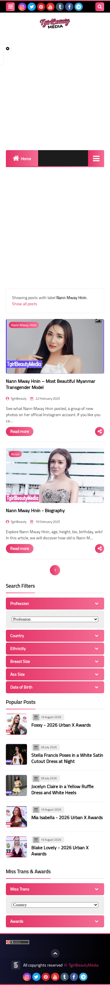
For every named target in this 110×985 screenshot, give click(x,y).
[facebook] (69, 7)
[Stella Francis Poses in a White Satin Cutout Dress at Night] (16, 754)
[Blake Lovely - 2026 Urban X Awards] (16, 846)
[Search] (99, 6)
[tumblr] (60, 7)
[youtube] (50, 7)
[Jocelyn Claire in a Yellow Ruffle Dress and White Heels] (16, 785)
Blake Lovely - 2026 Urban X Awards (60, 850)
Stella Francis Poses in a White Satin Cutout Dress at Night (67, 758)
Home (26, 158)
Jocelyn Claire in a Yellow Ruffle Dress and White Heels (62, 789)
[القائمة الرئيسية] (96, 158)
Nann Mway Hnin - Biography (35, 510)
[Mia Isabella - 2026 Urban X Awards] (16, 816)
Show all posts (24, 304)
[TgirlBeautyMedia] (55, 23)
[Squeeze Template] (15, 965)
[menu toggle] (10, 6)
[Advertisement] (55, 89)
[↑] (55, 953)
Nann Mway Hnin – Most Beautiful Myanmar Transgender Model (50, 384)
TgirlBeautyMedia (84, 965)
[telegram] (79, 7)
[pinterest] (41, 7)
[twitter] (32, 7)
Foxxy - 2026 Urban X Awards (61, 724)
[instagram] (22, 7)
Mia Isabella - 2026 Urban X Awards (67, 817)
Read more (19, 431)
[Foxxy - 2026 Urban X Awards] (16, 724)
